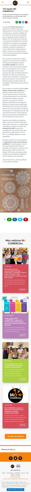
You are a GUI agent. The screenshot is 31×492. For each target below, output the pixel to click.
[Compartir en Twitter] (23, 22)
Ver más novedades (15, 436)
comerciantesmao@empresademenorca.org (15, 478)
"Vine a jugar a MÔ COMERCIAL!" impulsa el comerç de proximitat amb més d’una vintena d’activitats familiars (15, 322)
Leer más (22, 289)
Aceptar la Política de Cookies (15, 489)
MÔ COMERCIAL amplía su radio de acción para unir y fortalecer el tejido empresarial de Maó (14, 410)
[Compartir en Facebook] (20, 22)
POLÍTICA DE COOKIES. (20, 487)
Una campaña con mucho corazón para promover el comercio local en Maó (13, 365)
